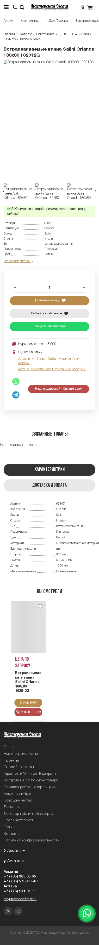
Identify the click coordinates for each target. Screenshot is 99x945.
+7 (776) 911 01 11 (20, 891)
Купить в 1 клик (28, 712)
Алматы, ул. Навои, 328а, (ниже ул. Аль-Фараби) (49, 361)
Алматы (11, 871)
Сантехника (30, 21)
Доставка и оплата (49, 485)
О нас (9, 747)
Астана (10, 886)
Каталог (26, 34)
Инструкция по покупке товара (31, 780)
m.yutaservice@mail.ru (20, 899)
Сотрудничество (18, 800)
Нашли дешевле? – (58, 388)
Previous (3, 191)
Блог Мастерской (19, 820)
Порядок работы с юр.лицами (30, 787)
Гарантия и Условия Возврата (30, 774)
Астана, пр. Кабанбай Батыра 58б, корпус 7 (52, 369)
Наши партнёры (17, 793)
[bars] (6, 7)
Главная (10, 34)
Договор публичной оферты (29, 814)
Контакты (12, 834)
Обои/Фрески (58, 21)
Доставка (12, 807)
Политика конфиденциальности (32, 840)
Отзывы (10, 827)
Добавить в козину (46, 300)
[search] (15, 7)
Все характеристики (17, 261)
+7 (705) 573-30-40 (20, 881)
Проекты (11, 760)
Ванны (68, 34)
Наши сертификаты (21, 754)
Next (95, 191)
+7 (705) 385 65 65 (20, 876)
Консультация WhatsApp (49, 326)
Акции (8, 21)
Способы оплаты (19, 767)
